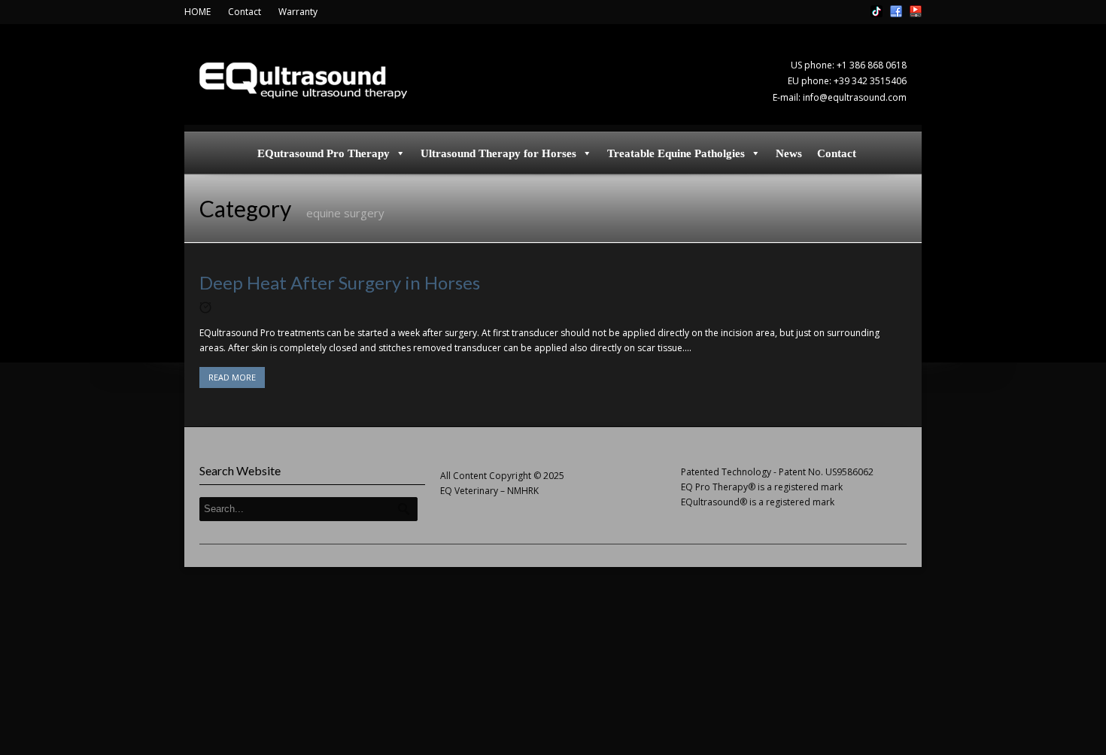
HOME (197, 11)
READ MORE (232, 377)
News (789, 153)
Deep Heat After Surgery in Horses (339, 282)
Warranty (298, 11)
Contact (244, 11)
